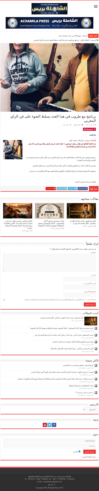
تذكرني (76, 452)
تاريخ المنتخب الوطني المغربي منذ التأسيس (78, 365)
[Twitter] (49, 425)
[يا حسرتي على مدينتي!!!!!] (96, 392)
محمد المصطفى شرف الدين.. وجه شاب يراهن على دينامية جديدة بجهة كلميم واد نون (64, 335)
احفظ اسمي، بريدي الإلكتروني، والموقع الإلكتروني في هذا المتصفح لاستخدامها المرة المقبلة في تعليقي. (60, 300)
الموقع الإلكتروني (90, 291)
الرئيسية (94, 40)
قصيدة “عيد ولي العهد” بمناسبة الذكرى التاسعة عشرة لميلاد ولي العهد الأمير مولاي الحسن (62, 372)
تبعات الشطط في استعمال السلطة (81, 386)
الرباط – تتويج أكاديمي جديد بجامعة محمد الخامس (69, 36)
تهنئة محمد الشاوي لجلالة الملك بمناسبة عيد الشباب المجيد (72, 342)
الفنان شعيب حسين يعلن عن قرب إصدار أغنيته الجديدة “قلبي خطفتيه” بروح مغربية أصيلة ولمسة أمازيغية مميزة (17, 224)
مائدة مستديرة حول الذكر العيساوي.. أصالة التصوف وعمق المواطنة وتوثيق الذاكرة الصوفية (51, 223)
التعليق (93, 252)
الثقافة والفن (84, 40)
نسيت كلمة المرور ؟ (89, 457)
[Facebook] (54, 425)
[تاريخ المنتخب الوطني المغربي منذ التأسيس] (96, 365)
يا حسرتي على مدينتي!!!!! (84, 392)
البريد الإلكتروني (89, 283)
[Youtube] (45, 425)
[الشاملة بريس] (49, 8)
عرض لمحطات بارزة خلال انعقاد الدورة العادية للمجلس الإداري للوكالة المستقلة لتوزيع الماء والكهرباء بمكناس (55, 379)
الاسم (93, 275)
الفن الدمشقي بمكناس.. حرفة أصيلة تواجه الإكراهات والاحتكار (72, 349)
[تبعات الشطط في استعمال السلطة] (96, 386)
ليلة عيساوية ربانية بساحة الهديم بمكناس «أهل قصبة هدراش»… (83, 222)
